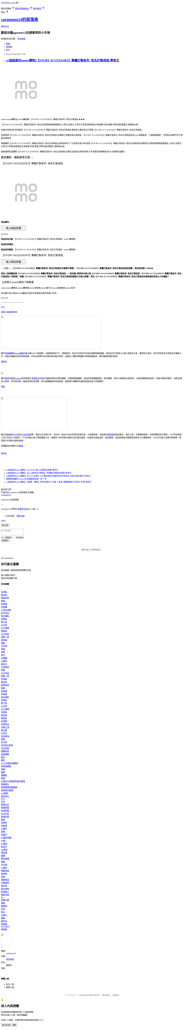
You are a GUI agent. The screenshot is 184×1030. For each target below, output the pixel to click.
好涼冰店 (5, 613)
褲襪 (3, 856)
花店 (3, 802)
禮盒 (21, 446)
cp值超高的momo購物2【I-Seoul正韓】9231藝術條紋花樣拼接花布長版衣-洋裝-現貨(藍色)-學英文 (48, 476)
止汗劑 (4, 625)
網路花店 (5, 805)
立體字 (4, 829)
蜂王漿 (4, 730)
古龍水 (4, 915)
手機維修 (5, 883)
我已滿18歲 (6, 1025)
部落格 (9, 47)
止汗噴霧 (5, 628)
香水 (3, 912)
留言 (26, 509)
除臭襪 (8, 353)
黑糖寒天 (5, 784)
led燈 (3, 841)
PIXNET (73, 995)
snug (3, 307)
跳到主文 (5, 26)
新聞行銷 (5, 900)
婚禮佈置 (5, 808)
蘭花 (3, 760)
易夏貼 (4, 619)
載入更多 (5, 525)
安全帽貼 (5, 616)
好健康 (4, 721)
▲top (3, 520)
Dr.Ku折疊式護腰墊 (9, 763)
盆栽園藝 (5, 754)
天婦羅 (4, 658)
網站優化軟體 (7, 790)
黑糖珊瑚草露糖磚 (9, 787)
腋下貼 (4, 622)
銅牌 (3, 832)
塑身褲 (4, 924)
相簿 (8, 44)
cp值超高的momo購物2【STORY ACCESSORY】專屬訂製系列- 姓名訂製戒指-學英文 (62, 60)
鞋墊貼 (4, 631)
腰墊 (3, 772)
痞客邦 (21, 509)
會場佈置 (5, 811)
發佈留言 (5, 540)
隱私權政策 (106, 995)
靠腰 (3, 769)
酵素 (3, 739)
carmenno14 (6, 495)
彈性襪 (4, 853)
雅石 (3, 757)
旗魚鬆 (111, 435)
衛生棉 (4, 886)
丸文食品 (26, 435)
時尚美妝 (22, 39)
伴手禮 (4, 646)
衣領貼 (4, 592)
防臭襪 (4, 607)
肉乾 (3, 652)
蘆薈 (3, 903)
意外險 (4, 742)
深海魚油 (5, 736)
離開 (14, 1025)
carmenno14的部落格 (19, 19)
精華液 (4, 906)
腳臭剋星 (23, 353)
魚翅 (3, 670)
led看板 (4, 850)
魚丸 (3, 655)
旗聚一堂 (5, 637)
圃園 (3, 918)
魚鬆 (3, 387)
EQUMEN (5, 926)
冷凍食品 (5, 667)
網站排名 (5, 796)
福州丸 (4, 664)
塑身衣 (4, 361)
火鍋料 (4, 661)
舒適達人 (5, 892)
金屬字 (4, 835)
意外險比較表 (7, 745)
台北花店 (5, 814)
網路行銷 (5, 895)
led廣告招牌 (6, 838)
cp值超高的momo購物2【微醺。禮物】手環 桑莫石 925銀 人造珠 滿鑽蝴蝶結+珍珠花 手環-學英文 (48, 482)
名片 (8, 50)
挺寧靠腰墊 (6, 766)
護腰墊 (4, 775)
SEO (3, 799)
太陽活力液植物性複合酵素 (13, 781)
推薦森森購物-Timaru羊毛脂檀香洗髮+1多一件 (26, 479)
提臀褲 (4, 929)
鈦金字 (4, 847)
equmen (18, 378)
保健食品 (5, 724)
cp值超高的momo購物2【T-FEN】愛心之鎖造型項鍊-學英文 (32, 470)
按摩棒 (4, 874)
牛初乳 (4, 733)
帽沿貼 (4, 595)
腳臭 (3, 601)
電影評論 (21, 516)
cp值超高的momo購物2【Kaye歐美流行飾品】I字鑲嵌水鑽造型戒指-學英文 (38, 473)
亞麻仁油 (5, 727)
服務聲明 (116, 995)
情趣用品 (5, 871)
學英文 (4, 453)
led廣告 (4, 844)
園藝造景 (5, 751)
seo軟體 (4, 793)
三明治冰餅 (6, 610)
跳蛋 (3, 877)
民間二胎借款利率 (9, 312)
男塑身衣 (36, 378)
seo (2, 897)
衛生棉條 (5, 889)
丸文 (15, 435)
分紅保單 (5, 748)
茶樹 (3, 909)
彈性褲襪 (5, 859)
